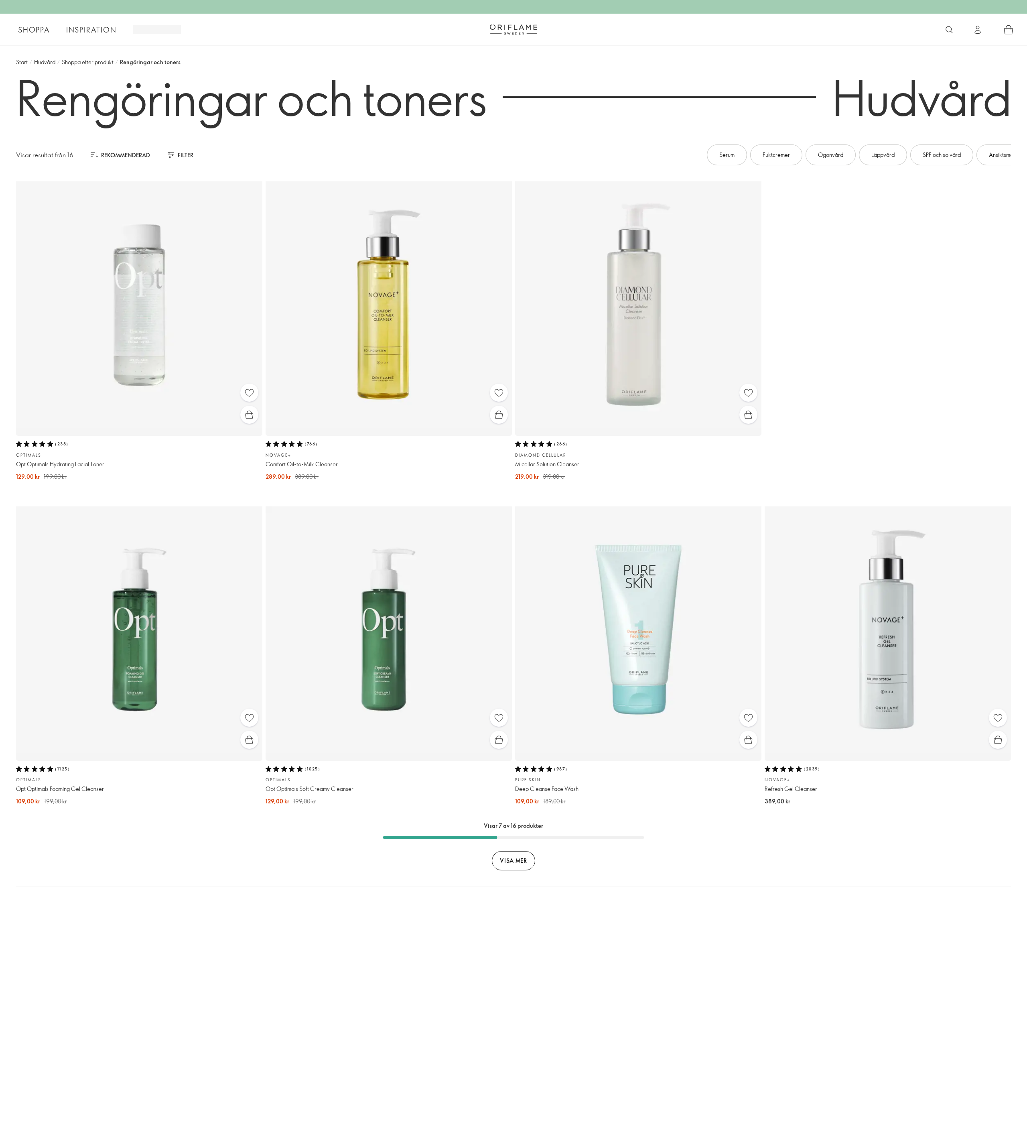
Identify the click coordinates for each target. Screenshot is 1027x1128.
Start (22, 62)
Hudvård (44, 62)
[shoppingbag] (1008, 29)
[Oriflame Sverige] (513, 29)
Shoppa (34, 30)
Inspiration (91, 30)
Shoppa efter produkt (88, 62)
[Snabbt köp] (249, 415)
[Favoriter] (249, 393)
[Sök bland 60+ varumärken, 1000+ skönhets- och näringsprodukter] (949, 30)
